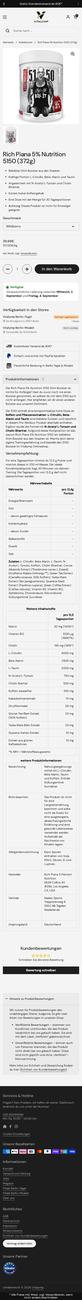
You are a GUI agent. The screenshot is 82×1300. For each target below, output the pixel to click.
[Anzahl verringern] (7, 269)
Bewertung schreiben (41, 970)
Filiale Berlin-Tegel (14, 1188)
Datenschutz (11, 1221)
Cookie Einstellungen (16, 1134)
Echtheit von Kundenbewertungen (43, 1069)
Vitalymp (37, 1287)
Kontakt (8, 1169)
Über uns (8, 1198)
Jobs (6, 1178)
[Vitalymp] (41, 17)
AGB (5, 1216)
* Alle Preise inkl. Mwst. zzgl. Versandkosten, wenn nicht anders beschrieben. (41, 1296)
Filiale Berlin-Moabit (16, 1193)
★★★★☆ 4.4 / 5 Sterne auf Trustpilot (33, 3)
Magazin (8, 1183)
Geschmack (12, 218)
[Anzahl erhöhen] (27, 269)
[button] (75, 17)
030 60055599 (13, 1115)
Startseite (8, 42)
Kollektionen (25, 42)
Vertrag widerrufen (19, 1243)
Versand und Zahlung (16, 1173)
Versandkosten (28, 253)
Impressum (10, 1226)
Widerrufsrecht (13, 1231)
